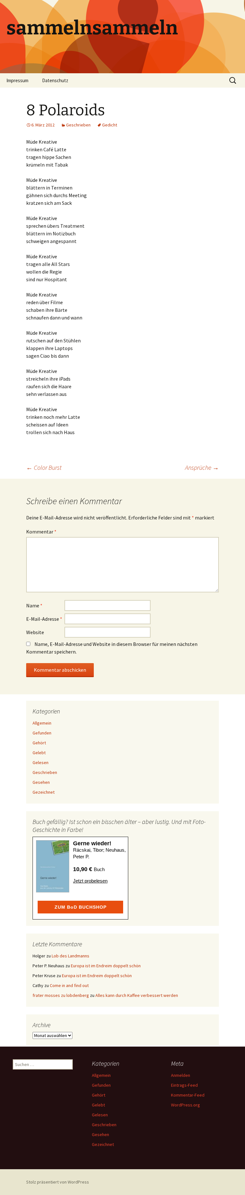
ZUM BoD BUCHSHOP (81, 907)
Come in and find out (69, 985)
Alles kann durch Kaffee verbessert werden (136, 995)
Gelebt (39, 752)
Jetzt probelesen (90, 881)
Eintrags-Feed (184, 1085)
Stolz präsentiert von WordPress (57, 1182)
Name (34, 605)
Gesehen (41, 782)
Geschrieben (78, 125)
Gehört (39, 743)
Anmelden (180, 1075)
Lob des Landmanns (70, 956)
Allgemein (42, 723)
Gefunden (42, 733)
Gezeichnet (44, 792)
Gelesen (40, 762)
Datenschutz (55, 80)
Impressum (17, 80)
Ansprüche (202, 467)
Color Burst (44, 467)
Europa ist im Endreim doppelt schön (106, 966)
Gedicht (109, 125)
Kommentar (41, 531)
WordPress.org (185, 1105)
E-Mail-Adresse (44, 619)
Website (35, 632)
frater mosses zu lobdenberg (61, 995)
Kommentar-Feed (187, 1095)
